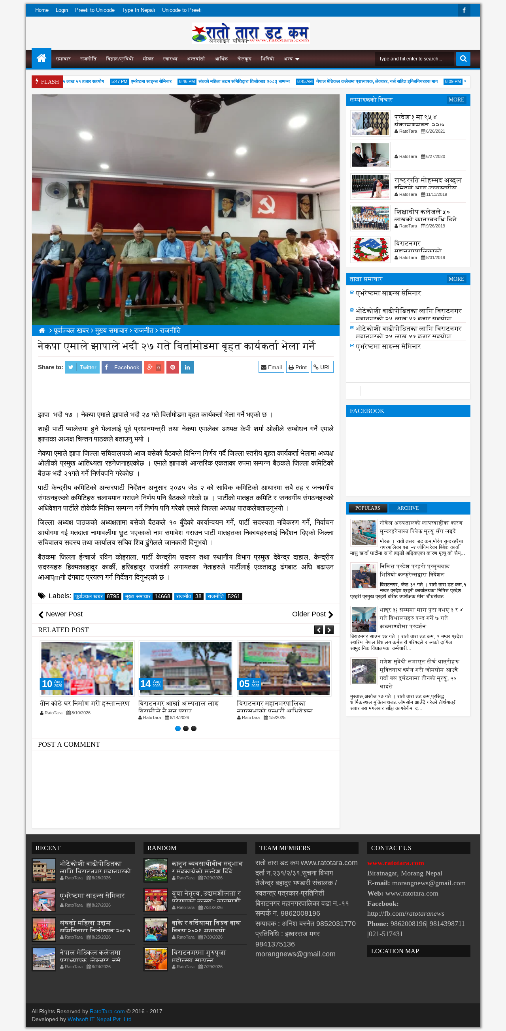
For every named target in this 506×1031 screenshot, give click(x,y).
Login (62, 10)
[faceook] (408, 391)
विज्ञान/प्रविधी (120, 59)
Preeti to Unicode (95, 10)
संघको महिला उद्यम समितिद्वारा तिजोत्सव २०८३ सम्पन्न (233, 81)
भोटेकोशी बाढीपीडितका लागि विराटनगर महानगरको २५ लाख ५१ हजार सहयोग (409, 315)
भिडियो (267, 59)
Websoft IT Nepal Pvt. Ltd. (100, 1019)
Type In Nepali (138, 10)
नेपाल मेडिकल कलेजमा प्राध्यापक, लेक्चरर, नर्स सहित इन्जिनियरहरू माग (366, 81)
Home (42, 10)
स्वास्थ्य (170, 59)
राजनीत (189, 596)
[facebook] (464, 10)
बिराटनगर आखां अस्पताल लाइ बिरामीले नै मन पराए (178, 707)
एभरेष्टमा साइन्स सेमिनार (140, 81)
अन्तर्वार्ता (196, 59)
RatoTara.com (107, 1011)
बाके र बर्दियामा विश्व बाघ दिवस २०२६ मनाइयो (206, 927)
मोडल (148, 59)
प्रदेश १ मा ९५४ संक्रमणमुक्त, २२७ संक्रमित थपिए (420, 125)
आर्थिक (221, 59)
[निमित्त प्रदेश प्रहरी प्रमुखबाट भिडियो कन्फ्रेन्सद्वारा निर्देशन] (364, 576)
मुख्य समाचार (147, 596)
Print (300, 367)
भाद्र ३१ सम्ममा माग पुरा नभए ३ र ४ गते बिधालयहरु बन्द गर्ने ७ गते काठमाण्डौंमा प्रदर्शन (422, 618)
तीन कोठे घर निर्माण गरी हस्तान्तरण (85, 703)
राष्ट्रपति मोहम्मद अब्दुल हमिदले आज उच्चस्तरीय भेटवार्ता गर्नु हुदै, (428, 188)
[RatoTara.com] (41, 58)
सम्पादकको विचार (371, 99)
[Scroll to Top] (494, 1019)
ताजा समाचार (366, 279)
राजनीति (88, 59)
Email (274, 367)
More (456, 100)
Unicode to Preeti (182, 10)
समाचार (63, 59)
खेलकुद (244, 59)
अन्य (288, 59)
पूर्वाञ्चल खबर (97, 596)
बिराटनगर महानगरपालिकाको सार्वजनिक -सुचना (418, 251)
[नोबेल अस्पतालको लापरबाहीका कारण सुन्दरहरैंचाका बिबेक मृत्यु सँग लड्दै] (364, 532)
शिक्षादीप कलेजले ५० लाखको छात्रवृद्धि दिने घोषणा (426, 219)
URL (325, 367)
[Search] (463, 59)
